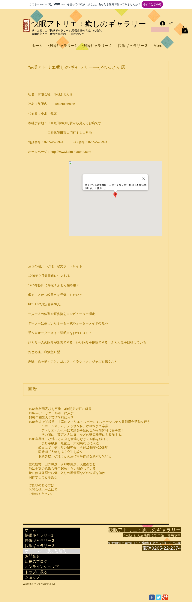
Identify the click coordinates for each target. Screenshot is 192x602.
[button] (185, 29)
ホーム (30, 530)
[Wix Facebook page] (152, 597)
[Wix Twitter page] (158, 597)
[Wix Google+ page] (165, 597)
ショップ (32, 577)
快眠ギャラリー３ (40, 546)
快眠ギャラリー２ (40, 540)
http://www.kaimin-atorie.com (70, 152)
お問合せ (32, 556)
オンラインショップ (42, 567)
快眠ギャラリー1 (39, 535)
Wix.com (27, 584)
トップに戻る (36, 572)
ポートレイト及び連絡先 (45, 551)
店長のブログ (36, 561)
